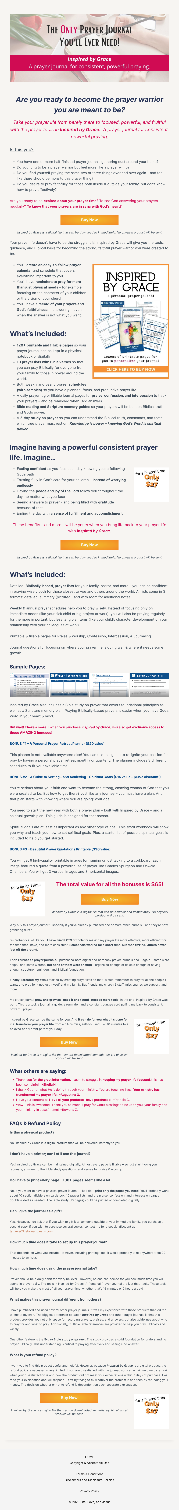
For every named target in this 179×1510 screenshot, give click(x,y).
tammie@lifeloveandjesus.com (31, 1231)
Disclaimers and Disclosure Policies (89, 1480)
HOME (89, 1457)
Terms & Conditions (89, 1474)
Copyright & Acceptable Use (89, 1463)
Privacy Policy (89, 1491)
